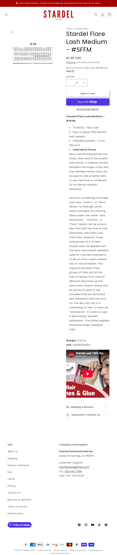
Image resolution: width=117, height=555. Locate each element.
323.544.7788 (73, 471)
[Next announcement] (111, 3)
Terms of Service (17, 506)
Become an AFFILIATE (19, 499)
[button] (6, 14)
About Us (13, 451)
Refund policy (15, 513)
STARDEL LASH (28, 550)
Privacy (12, 485)
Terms (11, 479)
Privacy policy (60, 550)
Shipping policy (96, 550)
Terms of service (78, 550)
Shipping (70, 62)
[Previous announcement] (6, 3)
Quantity (70, 76)
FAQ (10, 472)
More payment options (88, 109)
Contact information (60, 553)
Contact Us (14, 492)
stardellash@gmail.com (74, 467)
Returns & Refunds (18, 465)
